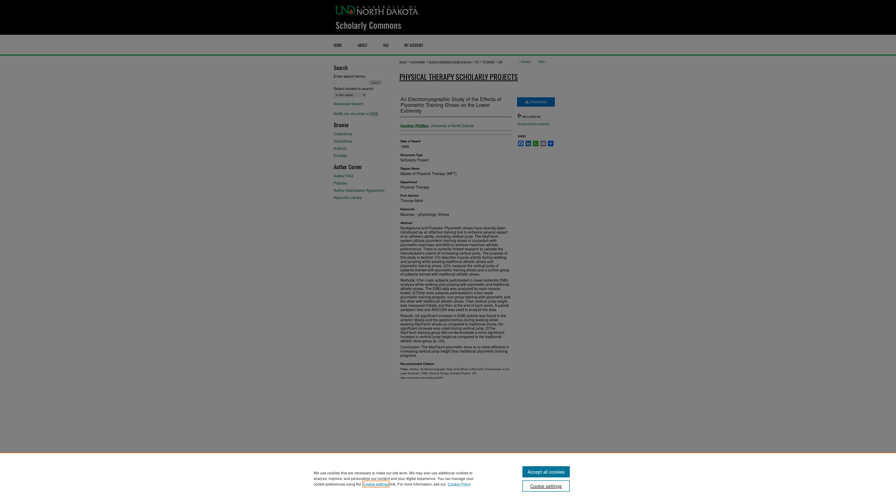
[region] (448, 478)
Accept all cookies (546, 471)
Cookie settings (376, 484)
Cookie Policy (459, 484)
